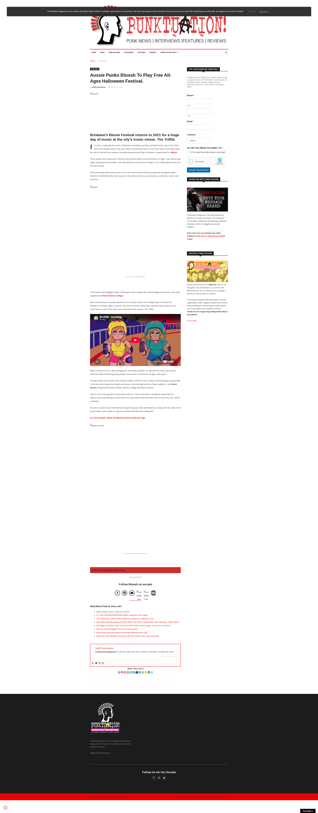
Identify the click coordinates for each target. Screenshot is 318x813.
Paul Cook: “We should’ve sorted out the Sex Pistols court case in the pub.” (128, 636)
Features (141, 52)
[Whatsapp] (143, 672)
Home (93, 52)
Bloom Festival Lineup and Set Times (109, 570)
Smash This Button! (198, 170)
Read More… (264, 12)
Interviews (129, 52)
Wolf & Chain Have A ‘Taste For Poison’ (113, 611)
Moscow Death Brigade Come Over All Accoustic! (117, 629)
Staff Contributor (99, 87)
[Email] (131, 672)
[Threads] (137, 672)
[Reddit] (125, 672)
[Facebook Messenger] (128, 672)
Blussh (174, 152)
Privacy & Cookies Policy (209, 797)
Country (192, 135)
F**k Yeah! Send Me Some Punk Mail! (208, 152)
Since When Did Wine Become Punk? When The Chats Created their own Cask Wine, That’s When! (137, 622)
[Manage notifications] (5, 808)
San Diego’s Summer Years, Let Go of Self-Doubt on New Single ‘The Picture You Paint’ (133, 625)
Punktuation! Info (168, 52)
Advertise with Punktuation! (188, 797)
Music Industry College (112, 295)
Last (188, 115)
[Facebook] (119, 672)
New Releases (114, 52)
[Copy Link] (146, 672)
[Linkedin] (149, 672)
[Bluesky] (134, 672)
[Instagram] (122, 672)
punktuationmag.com (169, 656)
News (102, 52)
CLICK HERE (192, 320)
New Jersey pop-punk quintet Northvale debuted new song (121, 632)
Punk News (102, 61)
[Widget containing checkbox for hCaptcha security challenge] (205, 161)
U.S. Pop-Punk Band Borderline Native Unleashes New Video (122, 615)
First (188, 105)
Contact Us (224, 797)
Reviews (153, 52)
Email (190, 121)
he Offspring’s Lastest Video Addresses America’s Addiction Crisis (126, 618)
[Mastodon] (140, 672)
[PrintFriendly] (152, 672)
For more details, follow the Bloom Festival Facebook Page (117, 417)
